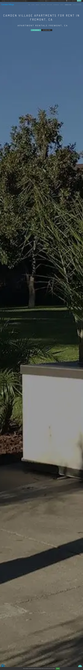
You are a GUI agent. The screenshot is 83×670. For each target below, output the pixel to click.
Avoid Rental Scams (53, 0)
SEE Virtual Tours (46, 30)
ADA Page (68, 0)
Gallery (32, 4)
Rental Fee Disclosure (77, 4)
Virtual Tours (49, 4)
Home (29, 4)
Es (47, 0)
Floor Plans (43, 4)
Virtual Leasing (42, 0)
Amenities (37, 4)
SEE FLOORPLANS (36, 30)
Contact (61, 4)
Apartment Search (61, 0)
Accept (58, 668)
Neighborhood (56, 4)
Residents (74, 0)
